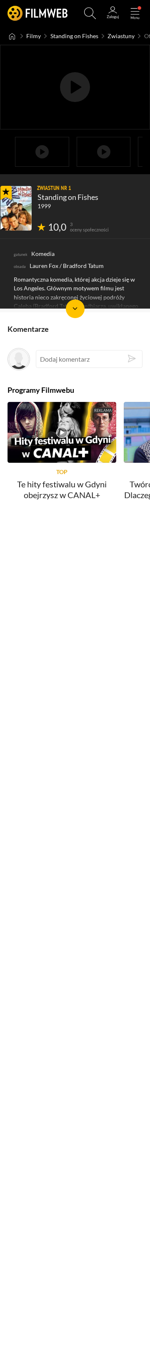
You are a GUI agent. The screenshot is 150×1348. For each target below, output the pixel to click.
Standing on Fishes (74, 36)
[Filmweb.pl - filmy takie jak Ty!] (38, 13)
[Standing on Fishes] (16, 208)
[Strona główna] (12, 36)
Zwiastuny (121, 36)
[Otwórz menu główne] (135, 13)
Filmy (33, 36)
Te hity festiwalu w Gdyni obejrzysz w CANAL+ (62, 489)
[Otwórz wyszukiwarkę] (90, 13)
